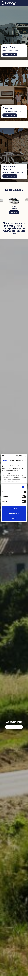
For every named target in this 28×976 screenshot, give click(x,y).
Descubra (14, 212)
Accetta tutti (14, 508)
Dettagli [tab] (12, 460)
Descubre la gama (10, 54)
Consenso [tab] (4, 460)
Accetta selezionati (14, 513)
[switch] (24, 492)
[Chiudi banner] (25, 456)
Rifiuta (14, 518)
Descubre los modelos (14, 727)
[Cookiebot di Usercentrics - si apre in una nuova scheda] (16, 456)
